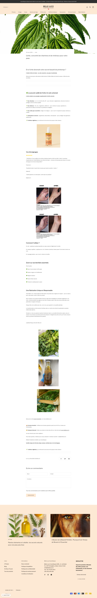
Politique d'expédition (26, 566)
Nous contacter (25, 564)
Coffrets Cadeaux (53, 12)
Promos (14, 12)
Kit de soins (43, 12)
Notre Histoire (82, 12)
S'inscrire (81, 579)
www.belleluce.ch (65, 430)
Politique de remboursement (28, 571)
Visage (20, 12)
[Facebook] (44, 575)
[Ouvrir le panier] (93, 7)
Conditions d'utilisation (27, 574)
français (18, 590)
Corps (25, 12)
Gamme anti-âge (34, 12)
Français (5, 7)
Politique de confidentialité (28, 569)
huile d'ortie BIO (37, 419)
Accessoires (62, 12)
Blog (5, 566)
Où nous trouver (72, 12)
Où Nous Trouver (8, 569)
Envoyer (31, 495)
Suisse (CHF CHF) (9, 590)
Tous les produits (8, 571)
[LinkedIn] (51, 575)
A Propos (6, 564)
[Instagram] (48, 575)
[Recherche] (90, 7)
